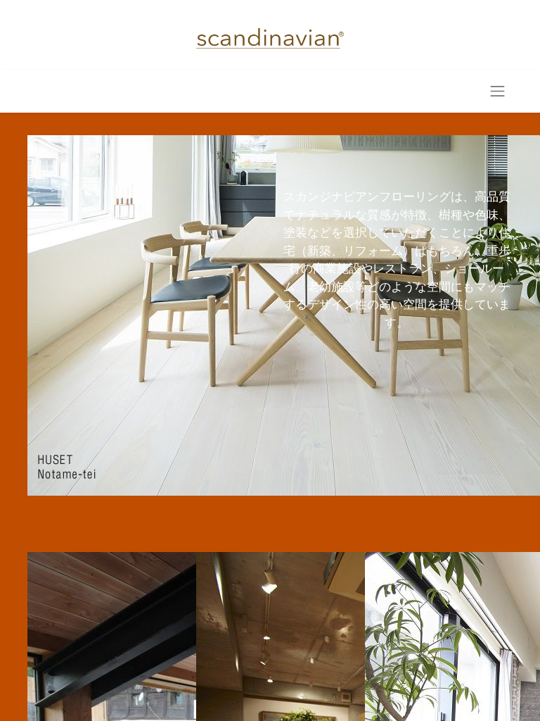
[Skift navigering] (497, 91)
